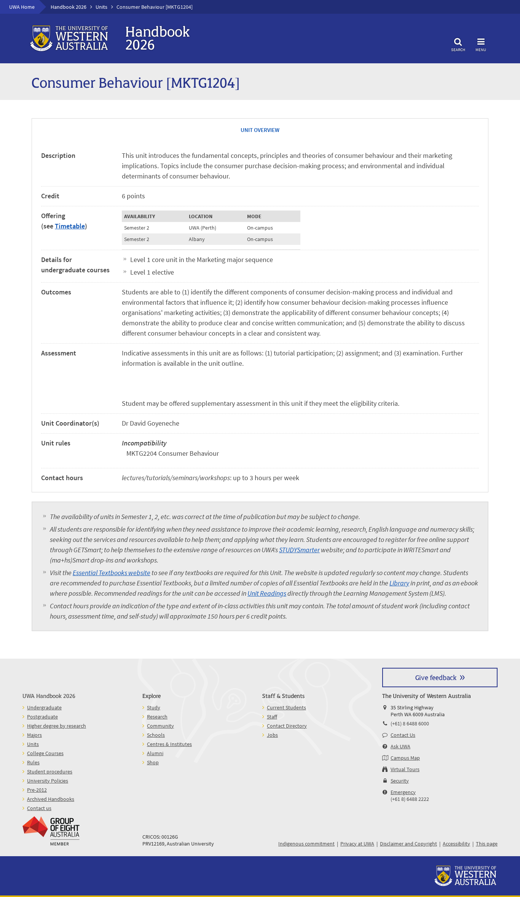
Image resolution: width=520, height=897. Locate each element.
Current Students (286, 707)
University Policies (47, 780)
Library (399, 583)
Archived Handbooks (50, 799)
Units (101, 6)
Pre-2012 (37, 789)
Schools (156, 734)
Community (160, 725)
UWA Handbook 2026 (48, 695)
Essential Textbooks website (111, 572)
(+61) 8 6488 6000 (410, 723)
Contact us (39, 808)
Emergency (403, 792)
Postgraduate (42, 716)
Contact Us (403, 734)
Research (157, 716)
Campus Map (405, 757)
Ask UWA (400, 746)
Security (400, 780)
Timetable (70, 226)
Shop (153, 762)
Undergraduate (44, 707)
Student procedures (49, 771)
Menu (480, 49)
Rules (33, 762)
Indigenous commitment (306, 843)
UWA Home (22, 6)
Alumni (155, 753)
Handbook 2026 (68, 6)
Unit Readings (266, 593)
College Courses (45, 753)
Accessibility (456, 843)
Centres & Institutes (169, 744)
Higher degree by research (56, 725)
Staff (272, 716)
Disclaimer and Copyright (408, 843)
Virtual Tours (405, 769)
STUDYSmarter (299, 549)
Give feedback (435, 677)
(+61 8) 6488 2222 (410, 799)
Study (153, 707)
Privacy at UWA (357, 843)
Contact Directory (287, 725)
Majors (34, 734)
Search (458, 49)
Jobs (272, 734)
